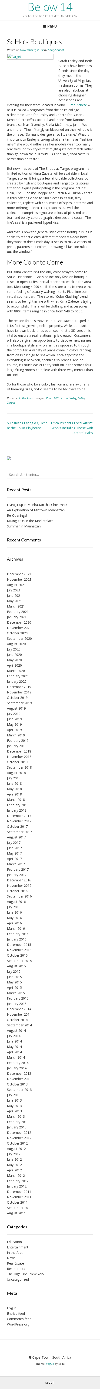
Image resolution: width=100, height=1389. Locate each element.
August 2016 (16, 901)
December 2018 (19, 751)
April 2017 (14, 858)
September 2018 (19, 767)
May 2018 (14, 789)
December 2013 (19, 1073)
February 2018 (18, 805)
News (11, 1258)
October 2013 (17, 1084)
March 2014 (16, 1057)
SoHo (81, 398)
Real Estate (15, 1263)
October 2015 (17, 955)
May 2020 (14, 660)
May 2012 (14, 1165)
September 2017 (19, 832)
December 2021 (19, 574)
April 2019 (14, 730)
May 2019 (14, 724)
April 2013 (14, 1111)
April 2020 (14, 665)
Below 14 (50, 6)
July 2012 (13, 1154)
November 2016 (19, 885)
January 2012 (17, 1186)
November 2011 (19, 1197)
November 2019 (19, 692)
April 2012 (14, 1170)
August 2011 (16, 1213)
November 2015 (19, 950)
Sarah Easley (68, 398)
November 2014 (19, 1014)
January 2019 (17, 746)
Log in (11, 1308)
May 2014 (14, 1046)
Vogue (50, 1363)
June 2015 (14, 977)
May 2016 (14, 917)
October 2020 (17, 633)
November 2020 (19, 628)
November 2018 (19, 756)
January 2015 (17, 1003)
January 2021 (17, 617)
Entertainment (17, 1247)
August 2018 (16, 772)
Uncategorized (18, 1279)
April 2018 (14, 794)
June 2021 (14, 595)
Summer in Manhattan (24, 526)
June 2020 (14, 654)
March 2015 (16, 993)
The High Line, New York (25, 1274)
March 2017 (16, 864)
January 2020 (17, 681)
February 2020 (18, 676)
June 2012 (14, 1159)
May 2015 (14, 982)
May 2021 (14, 601)
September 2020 (19, 638)
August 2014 (16, 1030)
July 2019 (13, 713)
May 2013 (14, 1105)
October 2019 (17, 697)
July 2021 (13, 590)
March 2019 (16, 735)
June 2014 (14, 1041)
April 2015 (14, 987)
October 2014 (17, 1020)
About (49, 1382)
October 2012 (17, 1143)
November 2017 (19, 821)
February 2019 (18, 740)
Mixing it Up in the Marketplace (30, 521)
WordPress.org (18, 1324)
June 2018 (14, 783)
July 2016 (13, 907)
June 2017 (14, 848)
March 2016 (16, 928)
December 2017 (19, 815)
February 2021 (18, 611)
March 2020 (16, 670)
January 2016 (17, 939)
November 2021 (19, 579)
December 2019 (19, 687)
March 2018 (16, 799)
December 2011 (19, 1191)
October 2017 (17, 826)
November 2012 (19, 1138)
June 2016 (14, 912)
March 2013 (16, 1116)
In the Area (26, 398)
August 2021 (16, 585)
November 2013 (19, 1079)
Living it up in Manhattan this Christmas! (37, 504)
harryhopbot (56, 50)
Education (14, 1242)
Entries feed (16, 1313)
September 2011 (19, 1207)
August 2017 (16, 837)
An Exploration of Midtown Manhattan (36, 510)
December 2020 (19, 622)
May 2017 (14, 853)
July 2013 (13, 1095)
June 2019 (14, 719)
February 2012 (18, 1181)
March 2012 (16, 1175)
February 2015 (18, 998)
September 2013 (19, 1089)
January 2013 (17, 1127)
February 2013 (18, 1122)
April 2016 (14, 923)
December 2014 (19, 1009)
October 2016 (17, 891)
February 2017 (18, 869)
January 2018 (17, 810)
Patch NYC (52, 398)
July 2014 (13, 1036)
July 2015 (13, 971)
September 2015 (19, 960)
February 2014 (18, 1062)
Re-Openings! (17, 515)
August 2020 (16, 644)
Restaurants (16, 1268)
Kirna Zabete (77, 105)
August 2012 (16, 1148)
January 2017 (17, 875)
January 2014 (17, 1068)
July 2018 (13, 778)
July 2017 (13, 842)
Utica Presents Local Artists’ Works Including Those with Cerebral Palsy (72, 428)
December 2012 (19, 1132)
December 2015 (19, 944)
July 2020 (13, 649)
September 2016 (19, 896)
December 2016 (19, 880)
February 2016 (18, 934)
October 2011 (17, 1202)
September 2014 (19, 1025)
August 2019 (16, 708)
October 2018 (17, 762)
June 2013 (14, 1100)
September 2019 (19, 703)
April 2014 (14, 1052)
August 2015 (16, 966)
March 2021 (16, 606)
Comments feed (19, 1319)
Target (11, 403)
